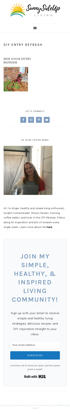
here (49, 227)
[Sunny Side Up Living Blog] (35, 18)
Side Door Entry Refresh (17, 60)
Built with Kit (35, 377)
